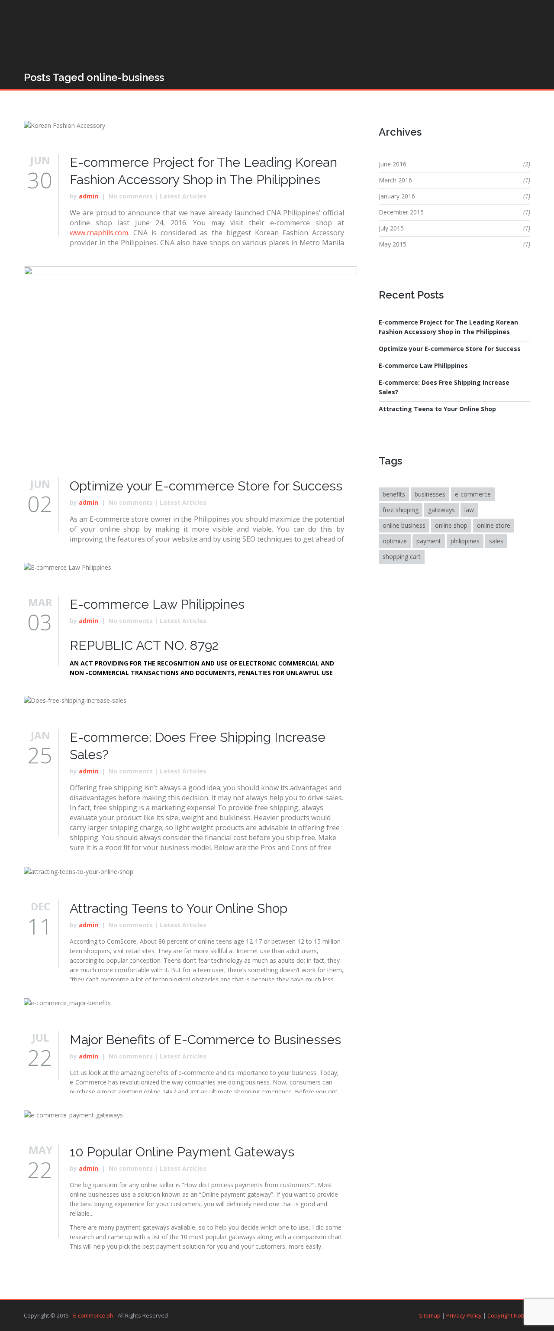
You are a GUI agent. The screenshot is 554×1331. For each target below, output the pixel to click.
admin (88, 196)
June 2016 (392, 164)
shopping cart (402, 556)
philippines (465, 541)
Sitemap (430, 1315)
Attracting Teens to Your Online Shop (178, 908)
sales (496, 541)
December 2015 (401, 212)
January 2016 (397, 196)
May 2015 (392, 244)
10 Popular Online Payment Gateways (182, 1151)
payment (428, 541)
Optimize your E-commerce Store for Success (206, 485)
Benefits (394, 494)
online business (404, 525)
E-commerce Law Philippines (157, 604)
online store (493, 525)
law (469, 510)
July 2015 (391, 228)
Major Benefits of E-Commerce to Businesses (205, 1039)
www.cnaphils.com (99, 232)
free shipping (401, 510)
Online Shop (451, 525)
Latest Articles (183, 196)
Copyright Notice (508, 1315)
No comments (131, 196)
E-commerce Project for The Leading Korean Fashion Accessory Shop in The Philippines (448, 327)
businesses (430, 494)
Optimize (395, 541)
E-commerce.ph (93, 1315)
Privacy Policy (464, 1315)
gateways (441, 510)
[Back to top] (274, 1316)
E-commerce (473, 494)
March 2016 (395, 180)
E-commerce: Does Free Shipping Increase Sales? (444, 387)
